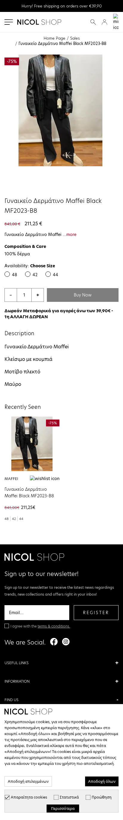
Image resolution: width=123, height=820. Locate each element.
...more (69, 234)
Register (96, 613)
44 (55, 274)
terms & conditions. (54, 626)
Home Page (54, 38)
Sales (75, 38)
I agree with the (40, 626)
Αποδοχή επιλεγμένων (28, 781)
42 (35, 274)
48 (14, 274)
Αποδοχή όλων (102, 781)
